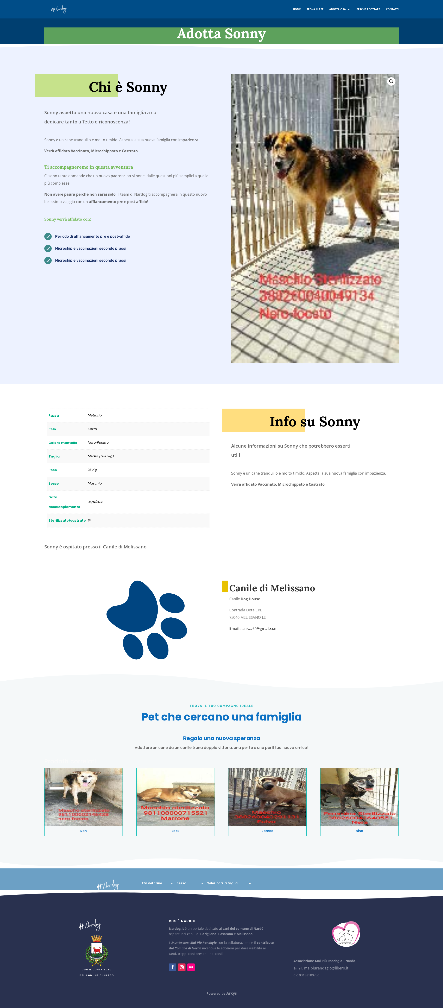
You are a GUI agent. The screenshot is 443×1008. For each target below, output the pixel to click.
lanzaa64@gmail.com (260, 628)
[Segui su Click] (191, 967)
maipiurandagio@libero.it (326, 968)
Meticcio (95, 415)
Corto (92, 429)
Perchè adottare (368, 9)
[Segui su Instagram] (182, 967)
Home (297, 9)
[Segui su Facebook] (172, 967)
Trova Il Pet (315, 9)
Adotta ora (337, 9)
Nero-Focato (98, 442)
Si (89, 520)
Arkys (231, 993)
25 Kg (92, 470)
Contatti (392, 9)
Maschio (95, 483)
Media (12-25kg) (101, 456)
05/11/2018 (95, 502)
